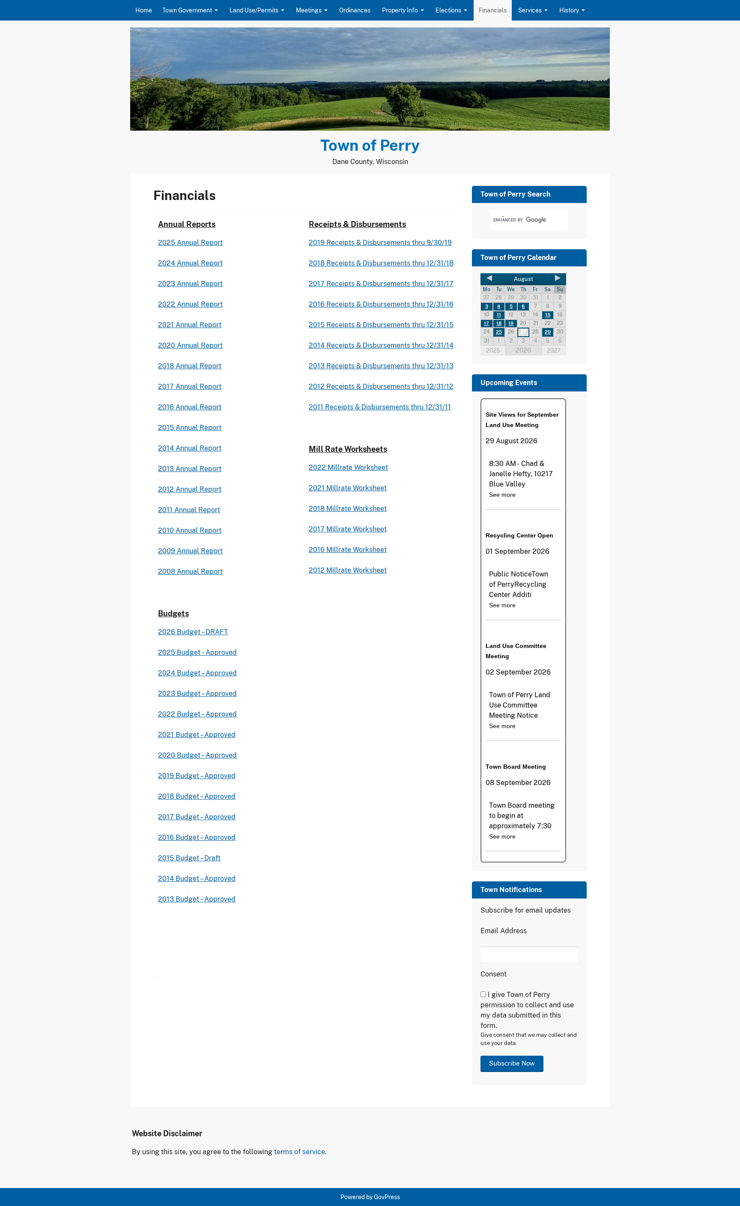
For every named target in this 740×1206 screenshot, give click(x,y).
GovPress (387, 1197)
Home (143, 10)
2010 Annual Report (189, 530)
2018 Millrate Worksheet (348, 508)
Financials (493, 10)
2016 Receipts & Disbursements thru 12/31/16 (381, 304)
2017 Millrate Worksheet (348, 529)
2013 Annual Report (189, 469)
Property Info (400, 10)
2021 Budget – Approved (197, 735)
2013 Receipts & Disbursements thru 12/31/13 (381, 366)
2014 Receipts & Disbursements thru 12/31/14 (381, 345)
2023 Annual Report (190, 284)
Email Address (503, 931)
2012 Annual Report (189, 489)
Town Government (187, 10)
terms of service (299, 1152)
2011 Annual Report (189, 510)
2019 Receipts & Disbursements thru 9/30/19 (380, 243)
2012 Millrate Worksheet (348, 570)
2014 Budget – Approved (197, 879)
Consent (493, 974)
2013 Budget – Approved (197, 899)
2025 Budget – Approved (197, 652)
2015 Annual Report (189, 428)
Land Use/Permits (254, 10)
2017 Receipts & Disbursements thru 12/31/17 (381, 284)
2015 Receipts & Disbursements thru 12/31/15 (381, 325)
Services (530, 10)
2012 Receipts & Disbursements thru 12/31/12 (381, 386)
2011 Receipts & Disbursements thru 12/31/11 (380, 407)
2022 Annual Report (190, 304)
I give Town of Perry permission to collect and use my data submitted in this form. (527, 1010)
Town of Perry (370, 145)
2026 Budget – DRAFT (193, 632)
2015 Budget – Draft (189, 858)
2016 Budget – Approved (197, 837)
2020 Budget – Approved (197, 755)
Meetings (309, 10)
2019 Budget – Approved (197, 776)
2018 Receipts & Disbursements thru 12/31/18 (381, 263)
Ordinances (354, 10)
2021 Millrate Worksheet (348, 488)
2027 (554, 350)
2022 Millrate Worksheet (348, 467)
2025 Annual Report (190, 243)
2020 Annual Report (190, 345)
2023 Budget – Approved (197, 694)
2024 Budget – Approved (197, 673)
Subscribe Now (512, 1063)
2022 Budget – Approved (197, 714)
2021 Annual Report (189, 325)
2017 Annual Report (189, 386)
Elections (448, 10)
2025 (493, 350)
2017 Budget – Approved (197, 817)
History (569, 10)
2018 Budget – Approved (197, 796)
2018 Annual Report (189, 366)
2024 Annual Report (190, 263)
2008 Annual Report (190, 571)
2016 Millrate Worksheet (348, 550)
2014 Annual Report (189, 448)
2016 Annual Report (189, 407)
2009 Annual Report (190, 551)
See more (502, 494)
